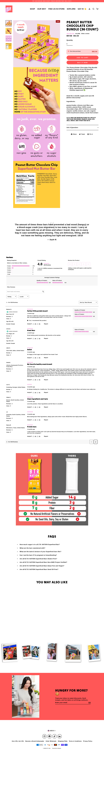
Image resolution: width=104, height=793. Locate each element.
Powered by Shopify (56, 748)
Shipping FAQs (62, 741)
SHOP (32, 9)
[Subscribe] (89, 702)
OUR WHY (41, 9)
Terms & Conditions (75, 741)
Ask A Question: (72, 127)
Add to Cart (19, 628)
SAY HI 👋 (82, 9)
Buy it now (82, 62)
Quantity (70, 40)
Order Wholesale (51, 741)
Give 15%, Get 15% (18, 741)
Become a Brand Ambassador (34, 741)
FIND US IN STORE (56, 9)
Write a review (85, 33)
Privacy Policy (87, 741)
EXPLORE (71, 9)
